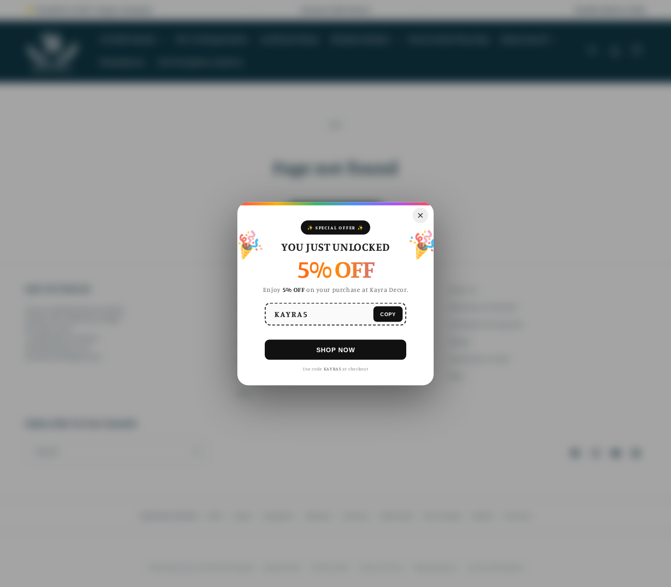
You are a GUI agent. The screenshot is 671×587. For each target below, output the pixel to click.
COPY (388, 314)
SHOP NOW (335, 349)
